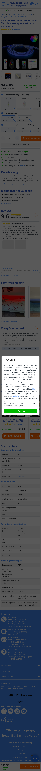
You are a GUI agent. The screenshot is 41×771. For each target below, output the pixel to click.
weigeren (16, 396)
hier (33, 389)
